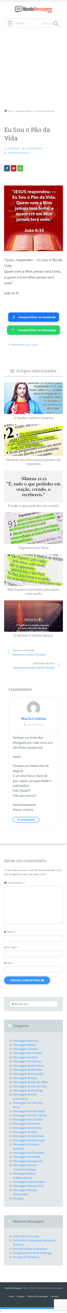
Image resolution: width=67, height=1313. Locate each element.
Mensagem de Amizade (27, 1053)
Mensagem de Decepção (28, 1074)
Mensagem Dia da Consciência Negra (24, 1167)
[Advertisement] (33, 70)
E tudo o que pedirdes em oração (33, 506)
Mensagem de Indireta (27, 1128)
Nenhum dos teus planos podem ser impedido (33, 462)
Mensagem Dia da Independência (24, 1175)
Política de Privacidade (37, 1296)
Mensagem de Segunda (27, 1161)
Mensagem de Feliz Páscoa (30, 1115)
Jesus (28, 345)
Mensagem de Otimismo (28, 1153)
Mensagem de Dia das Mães (30, 1082)
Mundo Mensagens (13, 1288)
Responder (28, 819)
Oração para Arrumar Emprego (32, 1253)
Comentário (16, 883)
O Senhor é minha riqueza (33, 636)
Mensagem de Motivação (29, 1140)
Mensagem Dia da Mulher (29, 1182)
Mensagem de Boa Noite (28, 1065)
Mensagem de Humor (26, 1123)
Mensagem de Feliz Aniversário (25, 1096)
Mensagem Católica (25, 1049)
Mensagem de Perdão (26, 1157)
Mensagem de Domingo (28, 1090)
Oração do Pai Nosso (26, 1257)
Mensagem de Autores (27, 1061)
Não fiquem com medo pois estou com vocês (33, 592)
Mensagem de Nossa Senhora (26, 1146)
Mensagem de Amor (25, 1057)
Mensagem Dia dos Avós (28, 1186)
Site (10, 963)
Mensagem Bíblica (19, 153)
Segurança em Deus (33, 548)
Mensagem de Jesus (25, 1132)
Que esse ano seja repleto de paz (34, 666)
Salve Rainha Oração (26, 1236)
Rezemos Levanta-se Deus (29, 653)
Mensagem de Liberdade (28, 1136)
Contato (54, 1296)
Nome (11, 932)
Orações (18, 1198)
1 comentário (34, 149)
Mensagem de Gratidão (28, 1119)
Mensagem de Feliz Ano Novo (28, 1105)
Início (11, 1296)
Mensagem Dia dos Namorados (25, 1192)
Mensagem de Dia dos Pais (30, 1086)
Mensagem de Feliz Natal (29, 1111)
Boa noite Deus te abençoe (30, 1249)
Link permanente (35, 724)
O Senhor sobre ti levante (33, 418)
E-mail (13, 947)
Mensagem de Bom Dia (27, 1070)
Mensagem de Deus (25, 1078)
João (35, 345)
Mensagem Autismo (25, 1040)
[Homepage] (33, 9)
